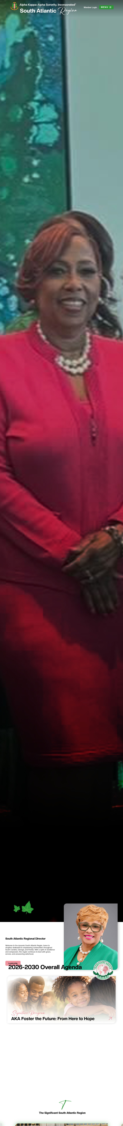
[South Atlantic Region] (48, 8)
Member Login (90, 7)
